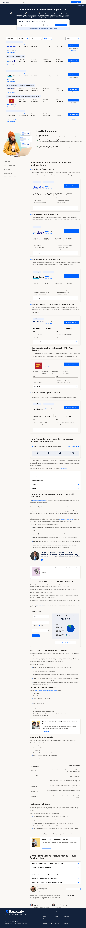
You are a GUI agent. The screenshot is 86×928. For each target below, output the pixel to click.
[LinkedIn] (13, 921)
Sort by (67, 36)
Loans (44, 921)
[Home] (5, 2)
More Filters (47, 38)
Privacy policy (66, 916)
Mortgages (45, 914)
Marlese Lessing (20, 13)
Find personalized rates (65, 642)
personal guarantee (72, 518)
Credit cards (45, 918)
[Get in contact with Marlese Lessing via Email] (40, 891)
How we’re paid (58, 914)
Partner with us (57, 923)
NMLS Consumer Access (23, 914)
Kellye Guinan (34, 13)
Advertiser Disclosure (81, 5)
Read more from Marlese (73, 889)
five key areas (64, 468)
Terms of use (66, 923)
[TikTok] (17, 921)
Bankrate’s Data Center (47, 923)
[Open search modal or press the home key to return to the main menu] (83, 2)
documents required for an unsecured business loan (46, 690)
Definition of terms (21, 34)
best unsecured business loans (39, 500)
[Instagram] (10, 921)
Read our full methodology (73, 446)
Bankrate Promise (9, 32)
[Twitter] (8, 921)
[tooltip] (39, 227)
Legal (65, 914)
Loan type (20, 36)
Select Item (21, 38)
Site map (56, 916)
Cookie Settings (67, 918)
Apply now (72, 45)
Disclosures (73, 50)
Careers (56, 918)
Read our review (74, 89)
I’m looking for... (9, 36)
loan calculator (39, 605)
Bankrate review (48, 188)
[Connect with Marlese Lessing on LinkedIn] (38, 891)
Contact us (57, 921)
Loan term (34, 620)
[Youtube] (15, 921)
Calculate (35, 635)
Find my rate (61, 25)
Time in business (34, 36)
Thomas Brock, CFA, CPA (51, 13)
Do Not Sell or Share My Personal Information (72, 921)
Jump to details (10, 52)
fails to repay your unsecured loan (66, 519)
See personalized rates (71, 185)
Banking (44, 916)
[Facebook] (6, 921)
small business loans (63, 510)
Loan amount (46, 22)
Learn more (46, 575)
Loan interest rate (35, 628)
